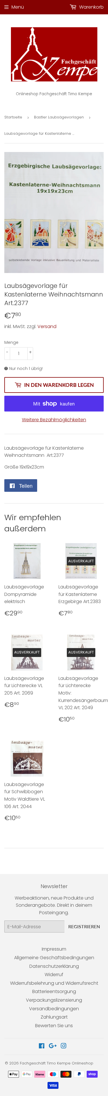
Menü (18, 7)
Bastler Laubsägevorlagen (59, 117)
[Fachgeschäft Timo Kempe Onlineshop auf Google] (53, 1046)
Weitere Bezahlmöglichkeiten (54, 419)
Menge (11, 342)
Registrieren (84, 926)
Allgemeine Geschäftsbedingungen (54, 957)
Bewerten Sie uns (54, 1025)
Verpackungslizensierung (54, 1000)
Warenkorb (91, 7)
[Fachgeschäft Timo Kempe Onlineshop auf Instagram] (64, 1046)
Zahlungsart (54, 1017)
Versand (46, 326)
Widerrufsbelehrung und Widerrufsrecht (54, 983)
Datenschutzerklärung (54, 966)
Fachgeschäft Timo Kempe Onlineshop (56, 1063)
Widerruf (54, 974)
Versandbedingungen (54, 1008)
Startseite (13, 117)
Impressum (54, 949)
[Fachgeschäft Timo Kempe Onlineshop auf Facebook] (42, 1046)
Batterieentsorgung (54, 991)
